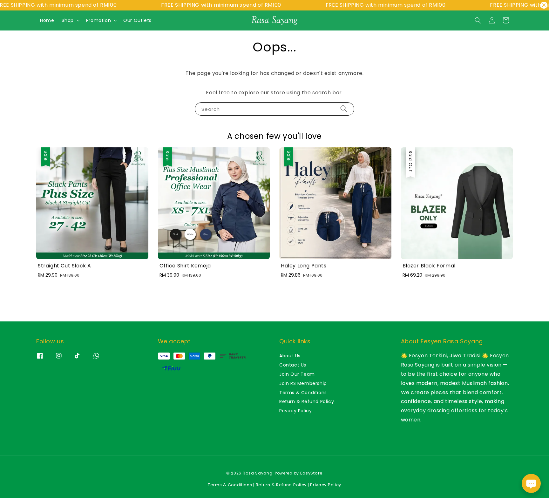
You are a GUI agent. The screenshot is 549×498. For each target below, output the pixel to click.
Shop (67, 20)
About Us (290, 356)
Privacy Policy (295, 410)
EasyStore (311, 473)
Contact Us (292, 365)
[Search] (344, 109)
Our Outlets (137, 20)
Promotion (98, 20)
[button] (478, 20)
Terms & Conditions (303, 392)
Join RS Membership (303, 383)
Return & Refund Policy (306, 401)
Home (47, 20)
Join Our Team (297, 374)
